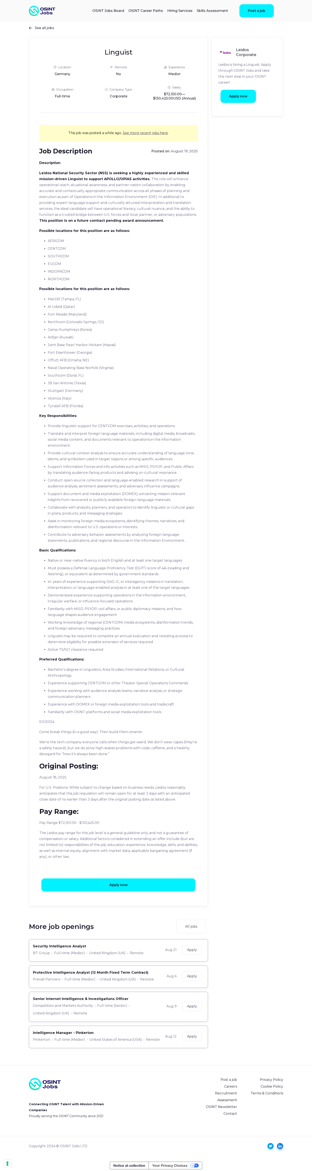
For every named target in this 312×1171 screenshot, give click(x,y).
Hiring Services (180, 11)
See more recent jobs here (145, 133)
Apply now (118, 885)
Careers (230, 1086)
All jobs (191, 926)
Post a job (256, 11)
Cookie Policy (272, 1086)
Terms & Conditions (267, 1093)
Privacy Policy (271, 1080)
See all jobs (41, 28)
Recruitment (226, 1093)
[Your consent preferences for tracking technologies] (7, 1164)
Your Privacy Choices (169, 1165)
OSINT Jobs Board (108, 11)
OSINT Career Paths (145, 11)
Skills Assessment (212, 11)
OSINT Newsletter (221, 1107)
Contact (230, 1114)
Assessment (227, 1100)
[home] (42, 11)
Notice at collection (129, 1165)
